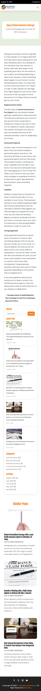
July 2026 (9, 481)
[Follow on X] (18, 680)
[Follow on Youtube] (26, 680)
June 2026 (10, 484)
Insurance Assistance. (27, 685)
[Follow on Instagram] (22, 680)
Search (31, 314)
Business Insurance (13, 463)
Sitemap (27, 688)
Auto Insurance (11, 458)
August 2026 (10, 478)
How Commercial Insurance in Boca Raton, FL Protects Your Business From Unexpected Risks (19, 417)
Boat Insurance (11, 461)
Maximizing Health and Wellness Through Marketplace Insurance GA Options (20, 336)
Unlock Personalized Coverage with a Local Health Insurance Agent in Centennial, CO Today (20, 363)
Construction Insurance (15, 466)
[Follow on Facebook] (14, 680)
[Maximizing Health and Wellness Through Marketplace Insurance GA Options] (14, 326)
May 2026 (9, 487)
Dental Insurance (12, 469)
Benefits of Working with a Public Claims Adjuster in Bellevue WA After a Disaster (20, 390)
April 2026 (9, 489)
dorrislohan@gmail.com (18, 29)
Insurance (23, 32)
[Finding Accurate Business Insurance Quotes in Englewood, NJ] (14, 434)
